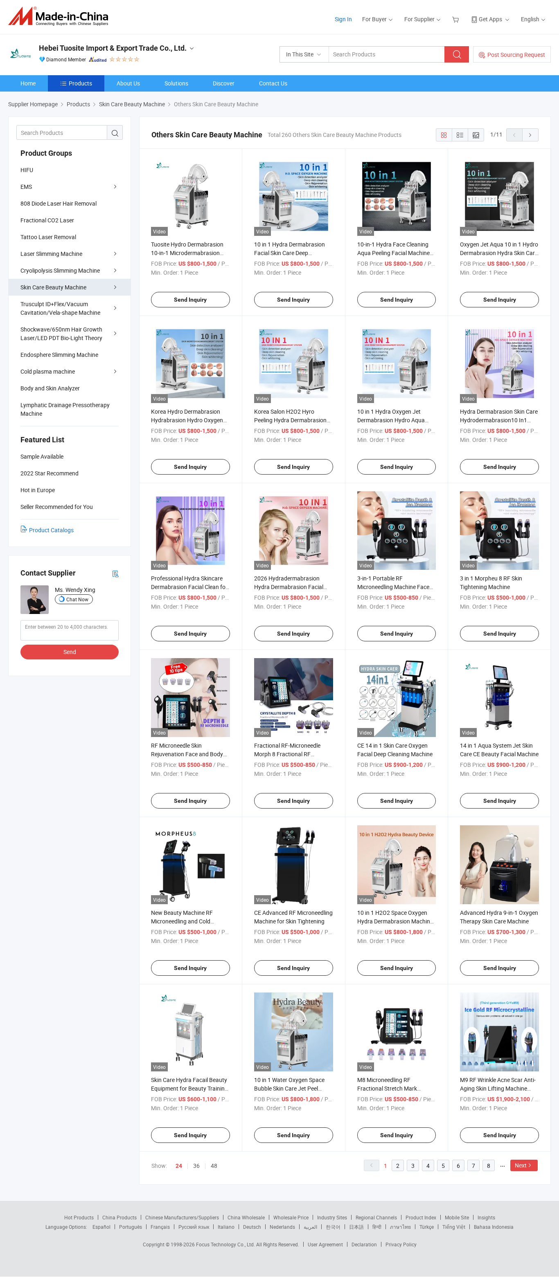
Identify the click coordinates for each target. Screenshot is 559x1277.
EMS (26, 186)
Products (80, 83)
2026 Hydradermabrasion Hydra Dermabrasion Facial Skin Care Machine (288, 586)
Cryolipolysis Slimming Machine (60, 270)
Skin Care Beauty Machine (53, 287)
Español (101, 1226)
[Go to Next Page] (530, 135)
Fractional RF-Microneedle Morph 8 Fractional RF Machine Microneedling (287, 754)
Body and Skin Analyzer (50, 388)
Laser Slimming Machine (51, 254)
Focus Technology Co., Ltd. (226, 1244)
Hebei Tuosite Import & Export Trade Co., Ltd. (113, 48)
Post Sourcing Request (516, 54)
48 (214, 1165)
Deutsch (252, 1226)
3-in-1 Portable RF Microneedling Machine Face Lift (393, 586)
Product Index (421, 1217)
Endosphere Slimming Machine (59, 354)
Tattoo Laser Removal (48, 237)
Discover (223, 83)
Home (28, 83)
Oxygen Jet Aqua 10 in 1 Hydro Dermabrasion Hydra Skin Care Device (499, 252)
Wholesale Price (291, 1217)
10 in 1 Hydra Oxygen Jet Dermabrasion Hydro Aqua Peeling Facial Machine (391, 420)
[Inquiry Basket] (456, 19)
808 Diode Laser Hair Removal (58, 203)
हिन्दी (376, 1226)
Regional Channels (376, 1217)
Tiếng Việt (453, 1226)
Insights (486, 1217)
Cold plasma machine (47, 371)
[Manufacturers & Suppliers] (60, 16)
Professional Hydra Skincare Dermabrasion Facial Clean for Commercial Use (189, 586)
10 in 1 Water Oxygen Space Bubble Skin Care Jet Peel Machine (289, 1088)
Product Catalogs (51, 530)
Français (160, 1226)
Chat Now (77, 599)
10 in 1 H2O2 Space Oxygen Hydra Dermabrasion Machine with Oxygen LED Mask (395, 921)
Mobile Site (457, 1217)
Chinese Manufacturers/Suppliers (182, 1217)
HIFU (26, 170)
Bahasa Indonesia (494, 1226)
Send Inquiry (190, 299)
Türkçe (426, 1226)
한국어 (333, 1226)
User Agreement (325, 1244)
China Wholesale (246, 1217)
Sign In (343, 19)
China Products (119, 1217)
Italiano (226, 1226)
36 (196, 1165)
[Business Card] (115, 573)
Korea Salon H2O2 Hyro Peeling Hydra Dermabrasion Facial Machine (290, 420)
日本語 (356, 1226)
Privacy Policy (401, 1244)
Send (69, 652)
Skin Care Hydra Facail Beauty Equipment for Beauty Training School (189, 1088)
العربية (310, 1226)
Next (521, 1165)
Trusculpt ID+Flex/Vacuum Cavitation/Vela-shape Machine (60, 308)
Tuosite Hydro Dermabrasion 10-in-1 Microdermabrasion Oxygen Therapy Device (187, 252)
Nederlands (282, 1226)
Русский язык (193, 1226)
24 (179, 1166)
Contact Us (273, 83)
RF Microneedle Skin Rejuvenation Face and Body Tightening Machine (187, 754)
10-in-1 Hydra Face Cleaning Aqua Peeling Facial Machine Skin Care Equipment (393, 252)
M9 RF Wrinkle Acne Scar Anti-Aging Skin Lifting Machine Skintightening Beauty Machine (499, 1088)
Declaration (364, 1244)
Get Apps (490, 19)
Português (130, 1226)
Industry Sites (332, 1217)
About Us (128, 83)
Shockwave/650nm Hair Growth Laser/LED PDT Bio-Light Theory (61, 333)
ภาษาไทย (400, 1226)
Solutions (176, 83)
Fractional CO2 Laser (47, 220)
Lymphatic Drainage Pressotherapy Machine (65, 409)
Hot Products (79, 1217)
